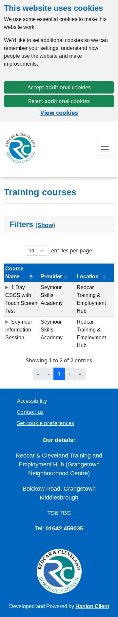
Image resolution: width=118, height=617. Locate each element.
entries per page (71, 250)
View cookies (59, 113)
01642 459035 (64, 528)
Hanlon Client (92, 606)
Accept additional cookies (59, 87)
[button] (30, 277)
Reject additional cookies (59, 101)
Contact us (30, 411)
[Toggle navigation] (105, 149)
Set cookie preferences (45, 423)
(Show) (45, 225)
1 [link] (59, 373)
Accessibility (32, 400)
